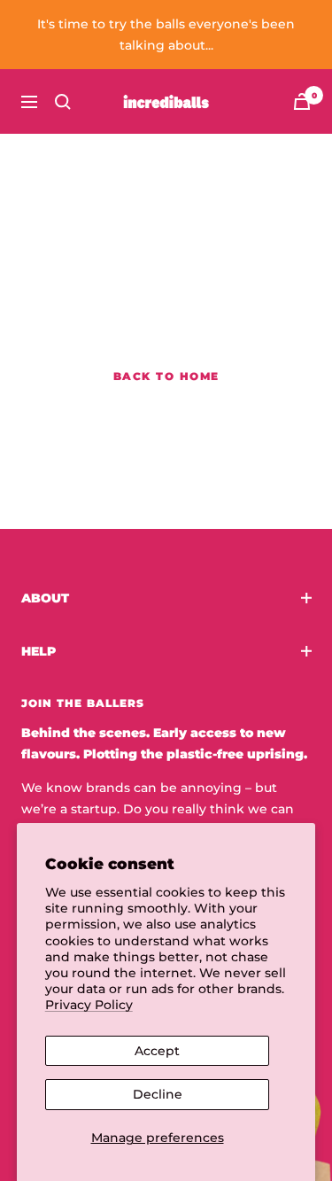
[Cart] (302, 101)
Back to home (166, 376)
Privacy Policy (89, 1005)
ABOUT (45, 598)
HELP (38, 651)
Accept (157, 1051)
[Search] (63, 102)
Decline (157, 1094)
